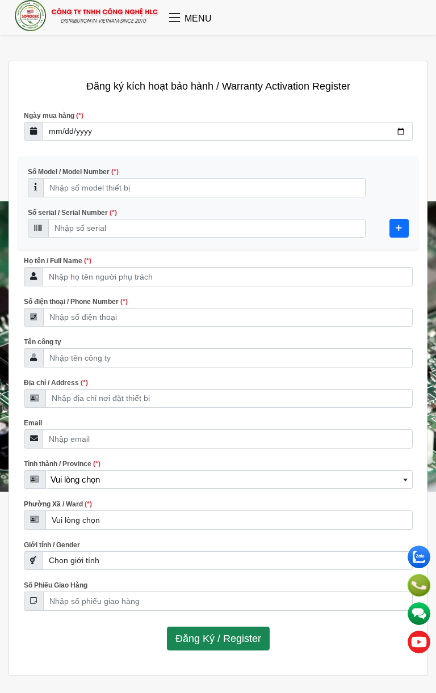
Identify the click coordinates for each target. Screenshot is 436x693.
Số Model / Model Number (73, 172)
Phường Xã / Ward (58, 504)
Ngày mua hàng (53, 116)
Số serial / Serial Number (72, 213)
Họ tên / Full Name (57, 261)
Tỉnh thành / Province (62, 464)
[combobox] (229, 479)
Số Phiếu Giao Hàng (55, 585)
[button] (174, 18)
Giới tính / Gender (52, 545)
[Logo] (87, 28)
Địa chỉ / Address (56, 383)
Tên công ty (42, 342)
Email (33, 423)
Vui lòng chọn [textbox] (75, 479)
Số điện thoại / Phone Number (76, 302)
